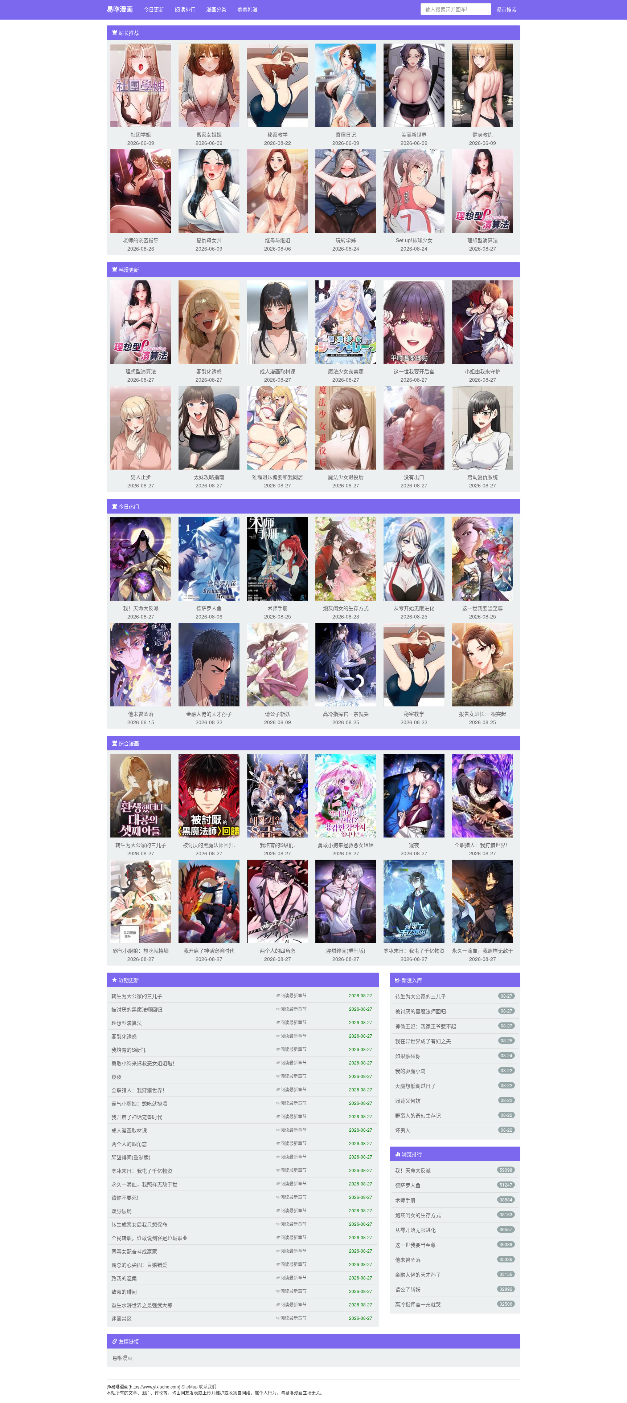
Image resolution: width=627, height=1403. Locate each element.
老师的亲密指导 (141, 240)
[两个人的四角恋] (277, 900)
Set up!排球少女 (414, 240)
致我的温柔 (124, 1278)
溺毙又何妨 (408, 1100)
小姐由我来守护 (482, 371)
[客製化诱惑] (209, 321)
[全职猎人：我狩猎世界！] (482, 795)
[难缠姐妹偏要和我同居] (277, 427)
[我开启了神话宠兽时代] (209, 900)
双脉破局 (121, 1211)
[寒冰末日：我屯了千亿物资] (414, 900)
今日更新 (154, 9)
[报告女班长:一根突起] (482, 664)
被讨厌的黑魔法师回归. (209, 844)
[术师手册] (277, 558)
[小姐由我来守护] (482, 321)
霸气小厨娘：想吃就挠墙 (141, 950)
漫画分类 (216, 9)
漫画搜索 (506, 9)
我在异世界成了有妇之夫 (423, 1041)
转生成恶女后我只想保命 (139, 1224)
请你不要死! (124, 1197)
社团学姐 (141, 134)
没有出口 (414, 476)
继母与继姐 (277, 240)
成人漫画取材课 (277, 371)
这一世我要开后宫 (414, 371)
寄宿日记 (346, 134)
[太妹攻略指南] (209, 427)
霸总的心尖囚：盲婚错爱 (139, 1264)
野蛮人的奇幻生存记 (418, 1115)
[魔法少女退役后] (345, 427)
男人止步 (141, 476)
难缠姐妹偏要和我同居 (277, 476)
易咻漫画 (120, 9)
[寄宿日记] (345, 84)
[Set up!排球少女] (414, 190)
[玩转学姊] (345, 190)
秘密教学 (277, 134)
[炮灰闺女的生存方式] (345, 558)
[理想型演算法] (482, 190)
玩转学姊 (346, 240)
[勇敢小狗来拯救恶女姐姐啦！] (345, 795)
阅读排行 (185, 9)
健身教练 (482, 134)
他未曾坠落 (140, 713)
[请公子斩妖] (277, 664)
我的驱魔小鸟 (410, 1070)
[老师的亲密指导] (140, 190)
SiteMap (189, 1386)
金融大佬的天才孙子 (209, 713)
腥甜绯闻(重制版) (345, 950)
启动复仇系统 (482, 476)
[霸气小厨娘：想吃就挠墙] (140, 900)
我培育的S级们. (277, 844)
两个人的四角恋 (277, 950)
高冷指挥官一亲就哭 (346, 713)
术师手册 (277, 608)
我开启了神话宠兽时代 (209, 950)
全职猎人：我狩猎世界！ (483, 844)
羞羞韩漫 (247, 9)
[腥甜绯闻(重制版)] (345, 900)
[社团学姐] (140, 84)
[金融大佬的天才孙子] (209, 664)
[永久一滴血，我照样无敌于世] (482, 900)
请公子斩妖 (277, 713)
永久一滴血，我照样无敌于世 (144, 1184)
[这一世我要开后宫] (414, 321)
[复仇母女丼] (209, 190)
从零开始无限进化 (414, 608)
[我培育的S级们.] (277, 795)
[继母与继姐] (277, 190)
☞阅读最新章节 (291, 995)
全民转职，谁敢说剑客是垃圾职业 (149, 1237)
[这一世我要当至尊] (482, 558)
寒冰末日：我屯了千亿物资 (414, 950)
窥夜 (414, 844)
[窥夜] (414, 795)
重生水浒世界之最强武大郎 (141, 1305)
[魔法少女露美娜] (345, 321)
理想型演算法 (482, 240)
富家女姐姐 (209, 134)
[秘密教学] (277, 84)
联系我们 (207, 1386)
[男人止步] (140, 427)
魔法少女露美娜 (346, 371)
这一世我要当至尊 (482, 608)
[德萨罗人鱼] (209, 558)
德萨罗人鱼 (209, 608)
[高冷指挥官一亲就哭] (345, 664)
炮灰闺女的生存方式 (346, 608)
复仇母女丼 (209, 240)
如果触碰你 (408, 1055)
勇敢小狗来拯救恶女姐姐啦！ (144, 1063)
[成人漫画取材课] (277, 321)
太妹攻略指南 (209, 476)
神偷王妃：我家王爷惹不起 (425, 1026)
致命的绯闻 (124, 1291)
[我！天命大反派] (140, 558)
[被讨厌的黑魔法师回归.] (209, 795)
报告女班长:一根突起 (482, 713)
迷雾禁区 (121, 1318)
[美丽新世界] (414, 84)
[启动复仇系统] (482, 427)
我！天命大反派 (141, 608)
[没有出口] (414, 427)
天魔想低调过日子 (415, 1085)
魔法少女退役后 (346, 476)
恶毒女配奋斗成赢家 (134, 1251)
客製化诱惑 (209, 371)
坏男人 (402, 1130)
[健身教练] (482, 84)
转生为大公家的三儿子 (140, 844)
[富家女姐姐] (209, 84)
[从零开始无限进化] (414, 558)
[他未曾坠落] (140, 664)
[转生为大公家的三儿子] (140, 795)
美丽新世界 (414, 134)
